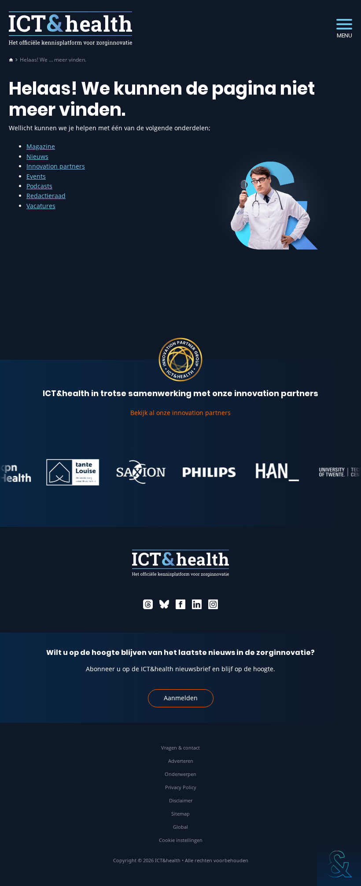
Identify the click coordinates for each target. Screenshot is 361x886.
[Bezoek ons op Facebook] (180, 604)
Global (180, 827)
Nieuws (37, 156)
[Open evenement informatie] (339, 864)
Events (36, 176)
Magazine (40, 146)
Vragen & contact (180, 747)
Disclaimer (180, 800)
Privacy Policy (180, 787)
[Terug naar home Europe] (70, 28)
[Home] (11, 60)
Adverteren (180, 760)
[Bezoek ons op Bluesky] (164, 604)
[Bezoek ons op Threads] (148, 604)
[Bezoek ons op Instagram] (213, 604)
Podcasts (39, 186)
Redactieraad (46, 195)
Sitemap (180, 813)
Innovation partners (55, 166)
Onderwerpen (180, 774)
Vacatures (40, 206)
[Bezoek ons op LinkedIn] (197, 604)
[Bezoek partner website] (66, 472)
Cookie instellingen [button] (181, 840)
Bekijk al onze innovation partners (180, 412)
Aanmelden (181, 698)
